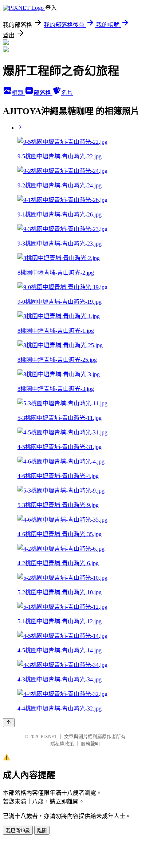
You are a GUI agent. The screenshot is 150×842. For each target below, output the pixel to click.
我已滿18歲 (18, 830)
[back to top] (9, 722)
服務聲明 (90, 743)
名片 (67, 93)
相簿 (18, 93)
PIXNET (49, 736)
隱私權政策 (62, 743)
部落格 (42, 93)
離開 (42, 830)
